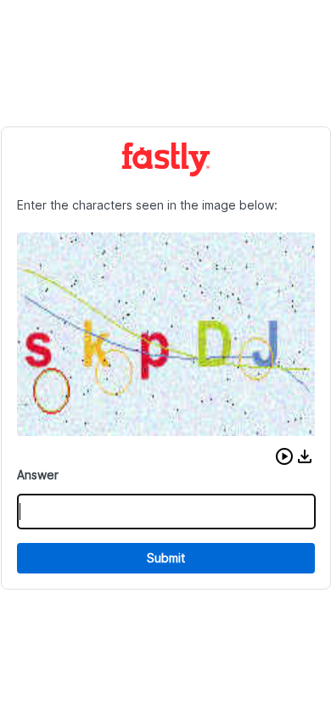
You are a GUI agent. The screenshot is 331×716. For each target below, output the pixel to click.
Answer (38, 474)
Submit (166, 558)
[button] (284, 456)
